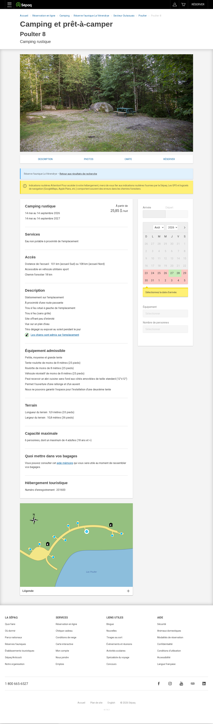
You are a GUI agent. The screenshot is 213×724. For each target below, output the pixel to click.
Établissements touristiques (19, 650)
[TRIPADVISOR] (193, 684)
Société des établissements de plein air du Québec (24, 5)
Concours (111, 664)
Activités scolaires (115, 650)
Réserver (198, 4)
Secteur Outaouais (124, 15)
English (111, 702)
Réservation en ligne (43, 15)
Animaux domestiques (169, 630)
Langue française (166, 664)
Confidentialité (165, 644)
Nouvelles (111, 630)
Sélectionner (152, 313)
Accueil (24, 15)
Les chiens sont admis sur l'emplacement (55, 334)
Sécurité (161, 624)
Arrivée (147, 207)
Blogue (110, 624)
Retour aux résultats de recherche (78, 173)
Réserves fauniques (15, 644)
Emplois (60, 664)
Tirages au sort (114, 637)
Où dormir (10, 630)
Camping (65, 15)
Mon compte (62, 650)
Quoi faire (10, 624)
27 (171, 273)
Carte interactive (64, 644)
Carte (128, 159)
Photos (88, 159)
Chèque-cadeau (64, 630)
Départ (169, 207)
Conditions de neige (66, 637)
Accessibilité (163, 657)
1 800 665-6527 (16, 684)
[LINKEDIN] (204, 684)
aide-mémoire (65, 463)
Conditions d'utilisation (169, 650)
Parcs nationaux (13, 637)
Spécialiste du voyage (117, 657)
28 (178, 273)
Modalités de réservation (170, 637)
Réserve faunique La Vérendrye (91, 15)
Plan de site (96, 702)
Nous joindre (62, 657)
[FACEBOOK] (159, 684)
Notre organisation (14, 664)
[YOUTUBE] (181, 684)
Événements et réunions (119, 644)
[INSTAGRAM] (170, 684)
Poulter (143, 15)
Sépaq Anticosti (13, 657)
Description (45, 159)
